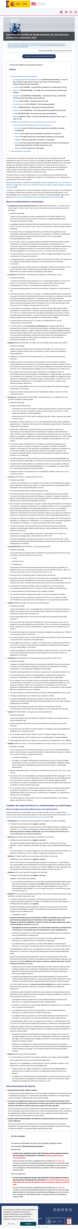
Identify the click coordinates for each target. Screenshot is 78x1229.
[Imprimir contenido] (47, 1227)
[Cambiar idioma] (61, 12)
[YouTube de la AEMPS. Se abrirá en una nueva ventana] (66, 1210)
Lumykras (16, 87)
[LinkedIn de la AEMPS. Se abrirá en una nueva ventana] (58, 1210)
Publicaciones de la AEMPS (28, 43)
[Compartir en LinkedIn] (39, 1227)
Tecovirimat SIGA (19, 104)
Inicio (9, 43)
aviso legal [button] (29, 1219)
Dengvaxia (18, 128)
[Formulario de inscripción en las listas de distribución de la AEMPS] (54, 1210)
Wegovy (16, 116)
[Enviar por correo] (43, 1227)
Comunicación (16, 43)
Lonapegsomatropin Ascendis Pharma (27, 79)
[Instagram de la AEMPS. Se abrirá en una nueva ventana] (62, 1210)
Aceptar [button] (28, 1224)
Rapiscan (18, 148)
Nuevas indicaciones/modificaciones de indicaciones (32, 125)
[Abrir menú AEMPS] (75, 12)
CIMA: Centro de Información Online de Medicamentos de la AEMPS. (36, 197)
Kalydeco (18, 140)
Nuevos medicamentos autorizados (24, 76)
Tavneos (16, 101)
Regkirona (16, 90)
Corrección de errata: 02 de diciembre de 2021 (39, 56)
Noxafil (17, 143)
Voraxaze (16, 110)
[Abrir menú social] (66, 12)
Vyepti (15, 113)
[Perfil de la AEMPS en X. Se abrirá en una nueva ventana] (70, 1210)
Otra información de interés (21, 151)
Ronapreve (17, 96)
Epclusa (18, 133)
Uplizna (15, 107)
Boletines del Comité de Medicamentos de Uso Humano (23, 45)
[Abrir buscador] (70, 12)
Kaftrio (17, 137)
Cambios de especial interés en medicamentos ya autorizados (33, 122)
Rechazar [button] (11, 1224)
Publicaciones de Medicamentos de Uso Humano (51, 43)
